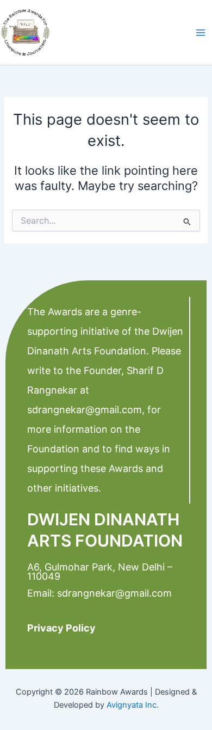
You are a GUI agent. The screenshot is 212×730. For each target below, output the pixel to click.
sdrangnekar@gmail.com (84, 409)
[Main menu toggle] (200, 32)
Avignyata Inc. (133, 705)
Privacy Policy (61, 628)
